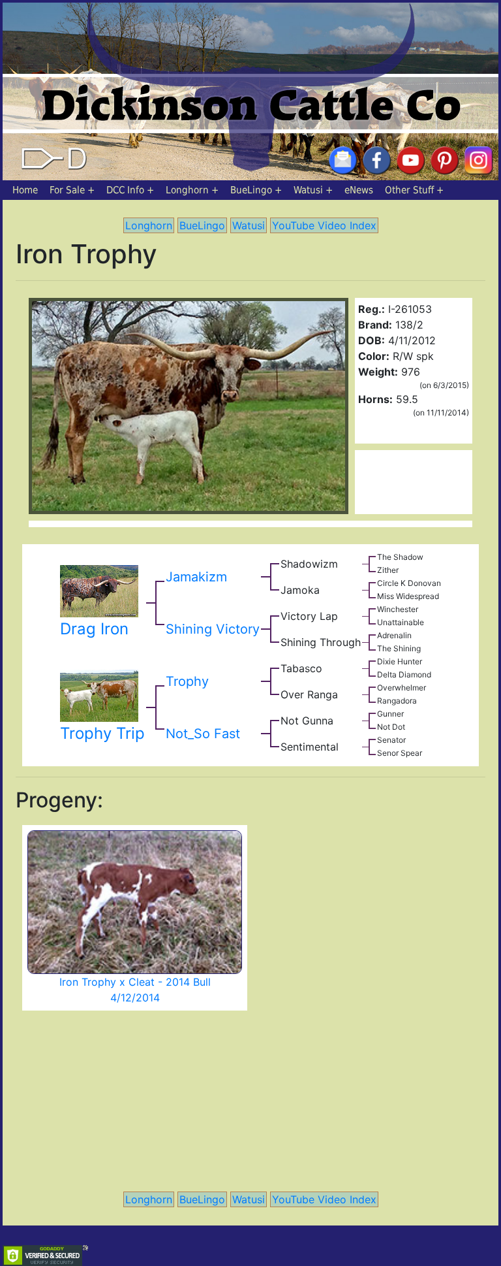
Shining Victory (213, 629)
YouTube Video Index (324, 225)
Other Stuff (409, 190)
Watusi (308, 190)
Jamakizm (196, 577)
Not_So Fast (203, 733)
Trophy (187, 681)
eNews (358, 190)
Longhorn (187, 190)
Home (25, 190)
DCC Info (125, 190)
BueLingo (251, 190)
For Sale (67, 190)
